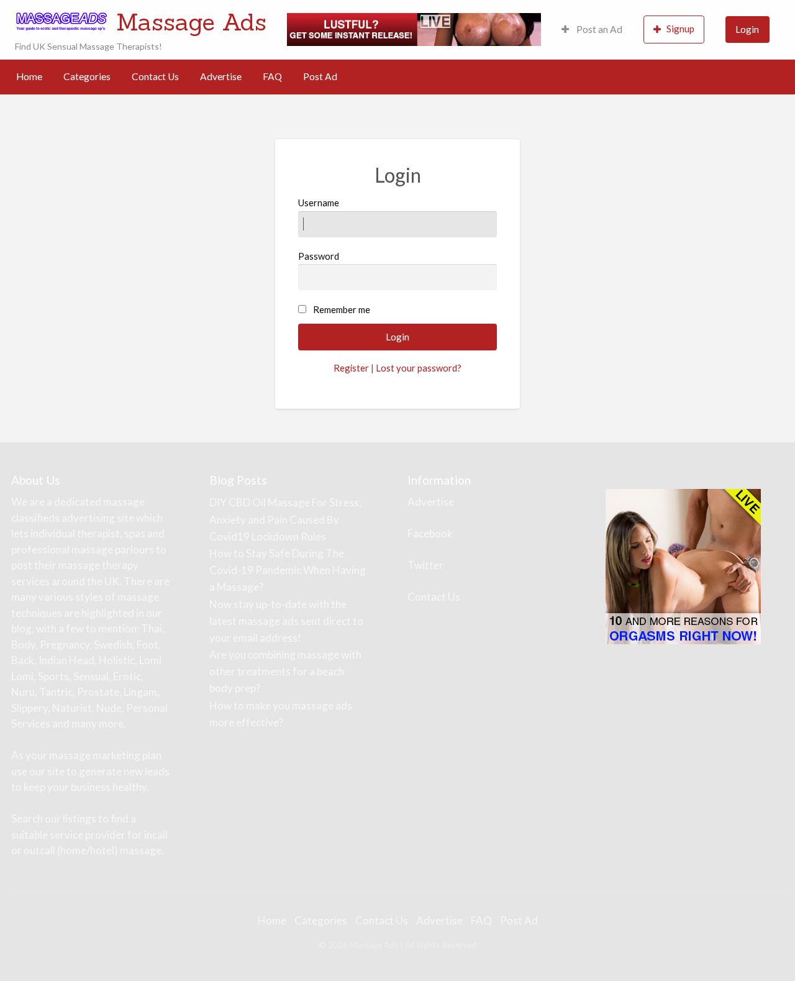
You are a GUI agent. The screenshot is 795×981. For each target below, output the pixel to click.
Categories (87, 76)
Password (318, 256)
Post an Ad (598, 29)
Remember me (341, 309)
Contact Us (155, 76)
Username (318, 202)
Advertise (221, 76)
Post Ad (320, 76)
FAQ (272, 76)
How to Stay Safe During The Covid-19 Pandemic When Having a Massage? (287, 570)
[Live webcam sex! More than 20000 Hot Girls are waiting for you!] (414, 28)
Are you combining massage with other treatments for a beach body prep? (285, 671)
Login (747, 29)
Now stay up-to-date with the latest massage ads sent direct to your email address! (286, 621)
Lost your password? (418, 367)
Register (351, 367)
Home (29, 76)
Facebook (430, 533)
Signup (680, 28)
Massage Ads (191, 22)
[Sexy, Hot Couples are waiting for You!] (683, 565)
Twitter (425, 565)
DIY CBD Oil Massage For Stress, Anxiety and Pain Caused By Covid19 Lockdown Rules (285, 519)
